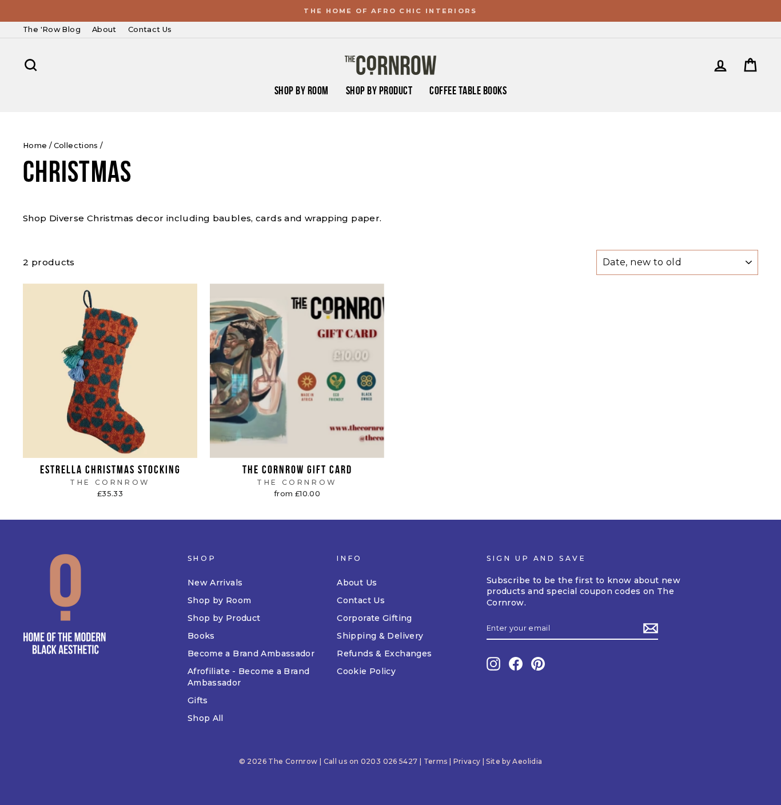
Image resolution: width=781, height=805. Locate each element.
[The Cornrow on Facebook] (516, 664)
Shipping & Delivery (380, 636)
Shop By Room (301, 90)
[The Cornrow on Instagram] (493, 664)
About (104, 29)
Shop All (206, 718)
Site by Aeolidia (514, 761)
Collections (76, 145)
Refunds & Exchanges (384, 653)
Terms (436, 761)
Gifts (198, 700)
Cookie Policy (366, 671)
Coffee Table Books (468, 90)
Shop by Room (220, 600)
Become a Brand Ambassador (251, 653)
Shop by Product (379, 90)
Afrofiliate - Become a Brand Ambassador (249, 677)
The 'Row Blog (52, 29)
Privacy (467, 761)
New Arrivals (215, 582)
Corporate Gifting (374, 618)
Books (201, 636)
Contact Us (150, 29)
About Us (357, 582)
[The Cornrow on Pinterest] (538, 664)
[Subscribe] (650, 628)
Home (35, 145)
